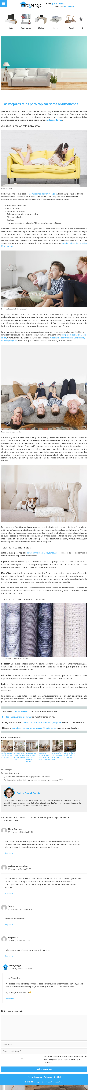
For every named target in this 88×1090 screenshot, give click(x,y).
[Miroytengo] (30, 4)
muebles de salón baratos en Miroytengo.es (41, 722)
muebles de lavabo (20, 711)
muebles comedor (12, 773)
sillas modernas (54, 120)
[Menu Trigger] (3, 3)
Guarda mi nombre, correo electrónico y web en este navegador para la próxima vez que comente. (65, 1059)
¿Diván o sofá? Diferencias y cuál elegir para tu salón (57, 756)
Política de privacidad (52, 1077)
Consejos (8, 769)
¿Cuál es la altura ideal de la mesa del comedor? (6, 755)
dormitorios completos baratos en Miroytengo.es (34, 728)
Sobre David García (28, 793)
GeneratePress (57, 1082)
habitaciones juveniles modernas (17, 717)
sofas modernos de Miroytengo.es (42, 193)
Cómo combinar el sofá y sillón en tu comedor (69, 755)
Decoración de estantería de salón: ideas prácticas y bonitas (31, 757)
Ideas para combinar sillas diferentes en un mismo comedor (44, 756)
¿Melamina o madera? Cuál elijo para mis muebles (27, 776)
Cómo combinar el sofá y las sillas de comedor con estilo (19, 756)
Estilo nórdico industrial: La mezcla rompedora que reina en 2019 (33, 780)
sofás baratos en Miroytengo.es (42, 552)
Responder (9, 853)
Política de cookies (35, 1077)
